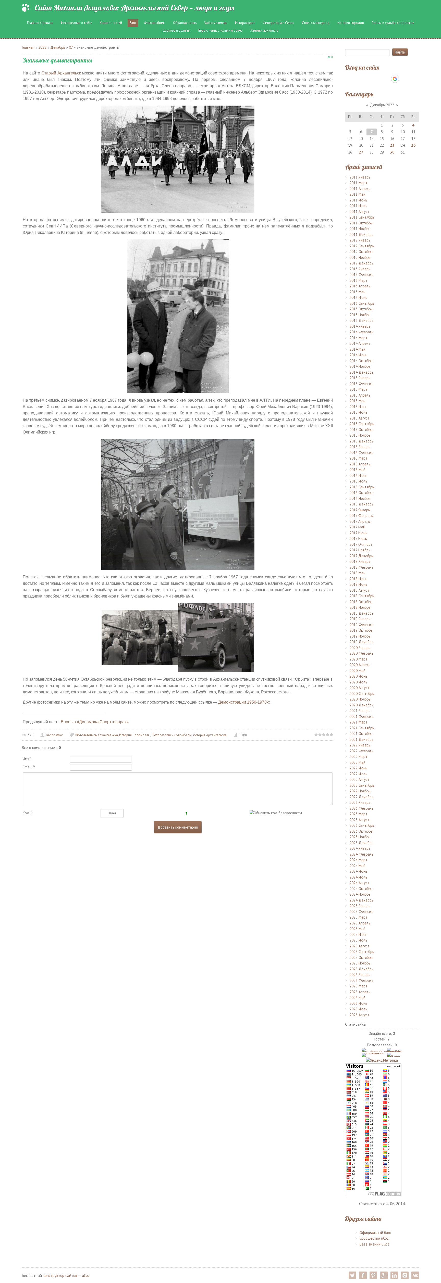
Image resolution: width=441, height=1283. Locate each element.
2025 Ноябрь (360, 963)
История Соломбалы (134, 735)
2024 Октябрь (361, 888)
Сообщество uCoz (374, 1238)
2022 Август (359, 779)
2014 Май (357, 349)
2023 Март (358, 813)
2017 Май (357, 527)
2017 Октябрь (360, 544)
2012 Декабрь (361, 263)
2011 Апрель (359, 188)
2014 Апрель (359, 343)
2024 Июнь (358, 871)
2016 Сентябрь (361, 487)
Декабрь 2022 (382, 105)
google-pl (384, 1275)
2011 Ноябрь (360, 228)
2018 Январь (359, 561)
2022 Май (357, 762)
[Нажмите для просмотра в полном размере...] (177, 158)
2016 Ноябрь (360, 498)
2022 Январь (359, 745)
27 (361, 152)
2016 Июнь (358, 475)
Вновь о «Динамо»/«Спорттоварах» (95, 722)
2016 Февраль (361, 452)
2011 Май (357, 194)
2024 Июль (358, 877)
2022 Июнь (358, 768)
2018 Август (359, 590)
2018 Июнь (358, 578)
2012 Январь (359, 240)
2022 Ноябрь (360, 791)
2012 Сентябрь (361, 246)
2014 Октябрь (361, 360)
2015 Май (357, 400)
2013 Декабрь (361, 320)
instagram (405, 1275)
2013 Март (358, 280)
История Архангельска (210, 735)
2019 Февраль (361, 624)
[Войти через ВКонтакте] (369, 79)
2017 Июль (358, 538)
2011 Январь (359, 177)
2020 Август (359, 687)
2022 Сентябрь (361, 785)
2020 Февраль (361, 653)
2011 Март (358, 182)
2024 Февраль (361, 854)
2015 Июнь (358, 406)
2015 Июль (358, 412)
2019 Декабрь (361, 641)
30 (392, 152)
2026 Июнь (358, 1003)
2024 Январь (359, 848)
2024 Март (358, 859)
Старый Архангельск (61, 73)
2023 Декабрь (361, 842)
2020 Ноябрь (360, 699)
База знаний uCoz (374, 1244)
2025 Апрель (359, 923)
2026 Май (357, 997)
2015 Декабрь (361, 441)
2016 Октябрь (361, 492)
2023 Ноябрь (360, 836)
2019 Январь (359, 618)
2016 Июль (358, 481)
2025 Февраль (361, 911)
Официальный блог (375, 1232)
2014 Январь (359, 326)
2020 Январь (359, 647)
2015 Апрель (359, 395)
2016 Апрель (359, 464)
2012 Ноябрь (360, 257)
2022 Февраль (361, 750)
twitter (352, 1275)
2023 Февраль (361, 808)
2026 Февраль (361, 980)
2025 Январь (359, 905)
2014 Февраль (361, 331)
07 (71, 47)
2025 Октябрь (361, 957)
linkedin (394, 1275)
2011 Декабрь (361, 234)
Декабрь (57, 47)
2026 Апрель (359, 991)
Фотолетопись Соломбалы (172, 735)
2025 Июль (358, 940)
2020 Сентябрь (361, 693)
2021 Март (358, 722)
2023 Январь (359, 802)
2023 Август (359, 819)
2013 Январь (359, 268)
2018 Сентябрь (361, 595)
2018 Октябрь (361, 601)
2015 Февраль (361, 383)
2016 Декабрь (361, 504)
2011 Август (359, 211)
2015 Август (359, 418)
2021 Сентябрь (361, 728)
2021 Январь (359, 710)
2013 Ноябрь (360, 314)
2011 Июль (358, 205)
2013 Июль (358, 297)
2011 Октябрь (361, 223)
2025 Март (358, 917)
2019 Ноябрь (360, 636)
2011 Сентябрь (361, 217)
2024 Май (357, 865)
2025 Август (359, 946)
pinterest (373, 1275)
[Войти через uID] (360, 79)
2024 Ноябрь (360, 894)
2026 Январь (359, 974)
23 (392, 145)
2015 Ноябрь (360, 435)
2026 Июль (358, 1009)
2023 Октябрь (361, 831)
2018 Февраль (361, 567)
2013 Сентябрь (361, 303)
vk (415, 1275)
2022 (42, 47)
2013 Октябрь (361, 309)
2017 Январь (359, 509)
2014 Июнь (358, 354)
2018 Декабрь (361, 613)
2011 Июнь (358, 200)
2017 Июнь (358, 532)
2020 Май (357, 670)
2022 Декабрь (361, 796)
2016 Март (358, 458)
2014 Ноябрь (360, 366)
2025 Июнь (358, 934)
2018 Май (357, 572)
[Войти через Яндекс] (386, 79)
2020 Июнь (358, 676)
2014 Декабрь (361, 372)
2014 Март (358, 337)
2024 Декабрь (361, 900)
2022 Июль (358, 773)
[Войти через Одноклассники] (404, 79)
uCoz (86, 1275)
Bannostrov (54, 735)
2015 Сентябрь (361, 423)
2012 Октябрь (361, 251)
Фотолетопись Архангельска (96, 735)
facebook (363, 1275)
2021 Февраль (361, 716)
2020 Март (358, 659)
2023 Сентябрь (361, 825)
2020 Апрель (359, 664)
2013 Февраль (361, 274)
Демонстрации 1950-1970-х (244, 702)
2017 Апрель (359, 521)
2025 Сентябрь (361, 951)
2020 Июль (358, 682)
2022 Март (358, 756)
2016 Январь (359, 446)
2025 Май (357, 928)
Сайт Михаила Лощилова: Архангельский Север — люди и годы (134, 7)
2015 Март (358, 389)
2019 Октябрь (361, 630)
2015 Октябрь (361, 429)
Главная (28, 47)
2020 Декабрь (361, 705)
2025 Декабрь (361, 969)
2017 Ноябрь (359, 550)
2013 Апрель (359, 286)
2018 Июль (358, 584)
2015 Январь (359, 377)
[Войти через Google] (395, 79)
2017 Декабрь (361, 555)
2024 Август (359, 882)
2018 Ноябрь (360, 607)
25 (413, 145)
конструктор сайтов (60, 1275)
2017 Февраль (361, 515)
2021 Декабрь (361, 739)
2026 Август (359, 1014)
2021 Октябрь (361, 733)
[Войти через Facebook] (377, 79)
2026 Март (358, 986)
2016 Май (357, 469)
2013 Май (357, 291)
